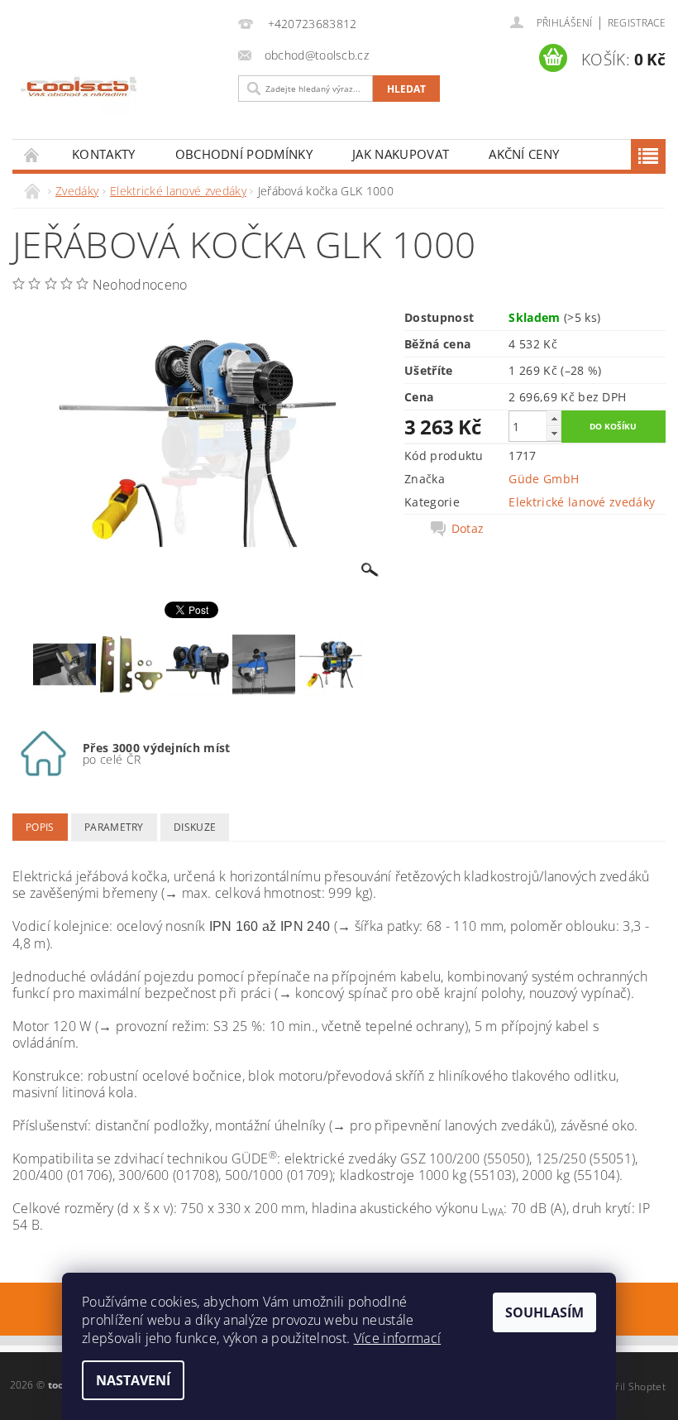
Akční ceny (524, 154)
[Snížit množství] (554, 433)
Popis (40, 827)
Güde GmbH (543, 479)
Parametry (114, 827)
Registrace (637, 23)
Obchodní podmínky (244, 154)
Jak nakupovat (400, 154)
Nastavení (133, 1380)
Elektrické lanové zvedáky (581, 502)
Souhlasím (544, 1312)
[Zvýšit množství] (554, 418)
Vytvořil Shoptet (628, 1386)
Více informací (397, 1338)
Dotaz (468, 528)
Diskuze (195, 827)
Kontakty (104, 154)
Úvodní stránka (32, 154)
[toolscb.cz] (121, 89)
